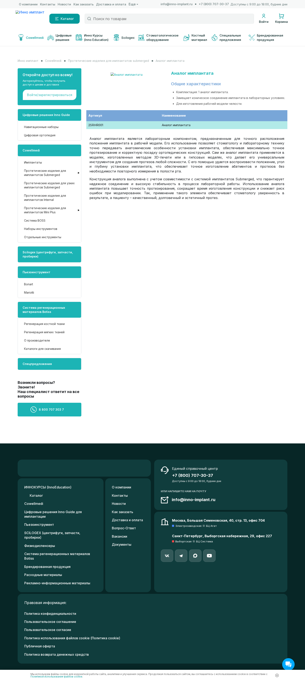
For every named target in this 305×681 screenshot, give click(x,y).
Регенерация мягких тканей (44, 332)
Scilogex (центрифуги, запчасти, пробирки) (48, 254)
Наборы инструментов (40, 229)
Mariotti (29, 292)
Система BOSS (34, 220)
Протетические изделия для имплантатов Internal (45, 197)
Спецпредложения (37, 364)
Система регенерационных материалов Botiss (44, 310)
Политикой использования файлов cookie (56, 676)
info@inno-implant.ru (177, 4)
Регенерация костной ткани (44, 324)
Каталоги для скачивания (42, 348)
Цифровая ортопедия (39, 135)
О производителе (37, 340)
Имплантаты (33, 162)
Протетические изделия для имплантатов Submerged (45, 173)
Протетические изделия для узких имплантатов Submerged (49, 185)
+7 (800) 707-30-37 (214, 4)
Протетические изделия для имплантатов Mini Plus (45, 210)
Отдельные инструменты (42, 237)
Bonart (28, 284)
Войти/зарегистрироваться (49, 95)
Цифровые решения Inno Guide (46, 115)
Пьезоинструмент (36, 272)
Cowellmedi (31, 150)
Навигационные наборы (41, 127)
